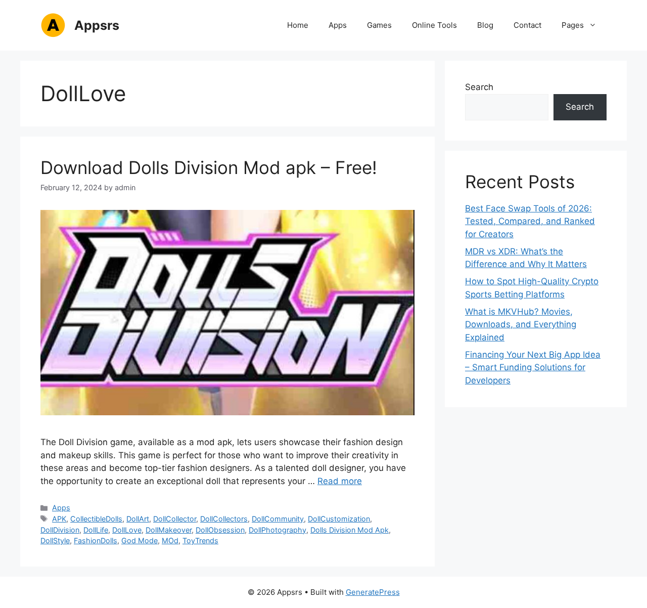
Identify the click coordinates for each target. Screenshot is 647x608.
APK (59, 518)
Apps (338, 25)
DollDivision (59, 530)
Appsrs (96, 25)
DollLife (95, 530)
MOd (170, 540)
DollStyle (55, 540)
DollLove (127, 530)
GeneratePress (373, 592)
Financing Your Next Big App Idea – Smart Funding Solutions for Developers (532, 367)
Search (479, 87)
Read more (339, 481)
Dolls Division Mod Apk (349, 530)
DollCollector (174, 518)
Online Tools (434, 25)
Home (297, 25)
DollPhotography (277, 530)
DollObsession (220, 530)
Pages (573, 25)
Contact (527, 25)
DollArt (137, 518)
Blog (485, 25)
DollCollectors (224, 518)
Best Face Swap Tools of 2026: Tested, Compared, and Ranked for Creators (530, 221)
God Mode (139, 540)
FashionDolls (95, 540)
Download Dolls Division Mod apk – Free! (208, 167)
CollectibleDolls (96, 518)
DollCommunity (278, 518)
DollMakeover (169, 530)
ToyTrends (200, 540)
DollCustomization (339, 518)
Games (379, 25)
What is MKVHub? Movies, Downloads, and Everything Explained (520, 324)
